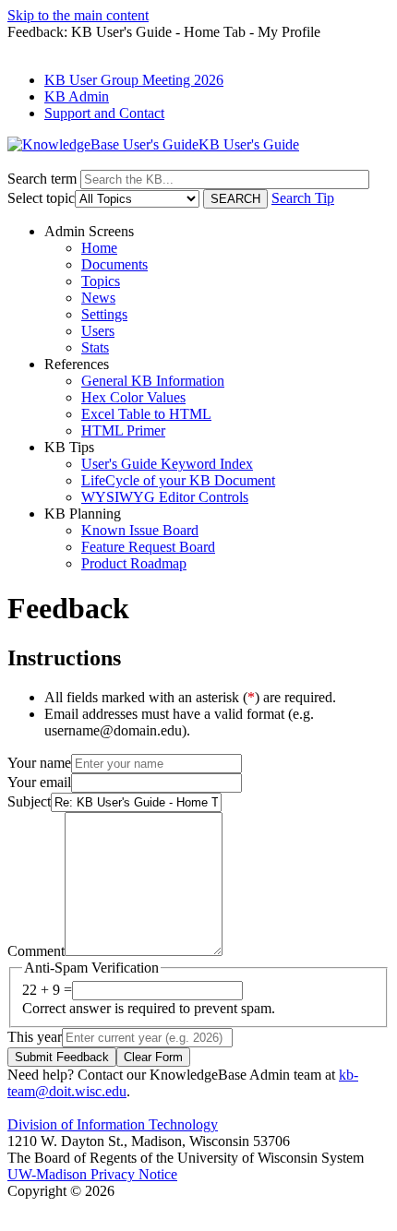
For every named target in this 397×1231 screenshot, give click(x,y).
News (98, 297)
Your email (39, 782)
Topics (100, 281)
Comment (36, 951)
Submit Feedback (62, 1057)
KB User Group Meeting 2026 (133, 80)
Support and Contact (104, 113)
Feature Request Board (148, 547)
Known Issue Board (139, 530)
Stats (95, 347)
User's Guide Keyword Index (167, 464)
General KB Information (152, 380)
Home (99, 248)
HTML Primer (123, 430)
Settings (104, 314)
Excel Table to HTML (146, 414)
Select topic (41, 198)
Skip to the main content (78, 15)
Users (97, 331)
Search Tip (302, 198)
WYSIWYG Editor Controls (164, 497)
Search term (42, 178)
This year (34, 1037)
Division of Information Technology (112, 1124)
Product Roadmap (133, 563)
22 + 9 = (47, 990)
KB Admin (76, 96)
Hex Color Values (133, 397)
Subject (29, 801)
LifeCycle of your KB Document (178, 480)
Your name (39, 763)
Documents (114, 264)
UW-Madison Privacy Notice (92, 1174)
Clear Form (153, 1057)
